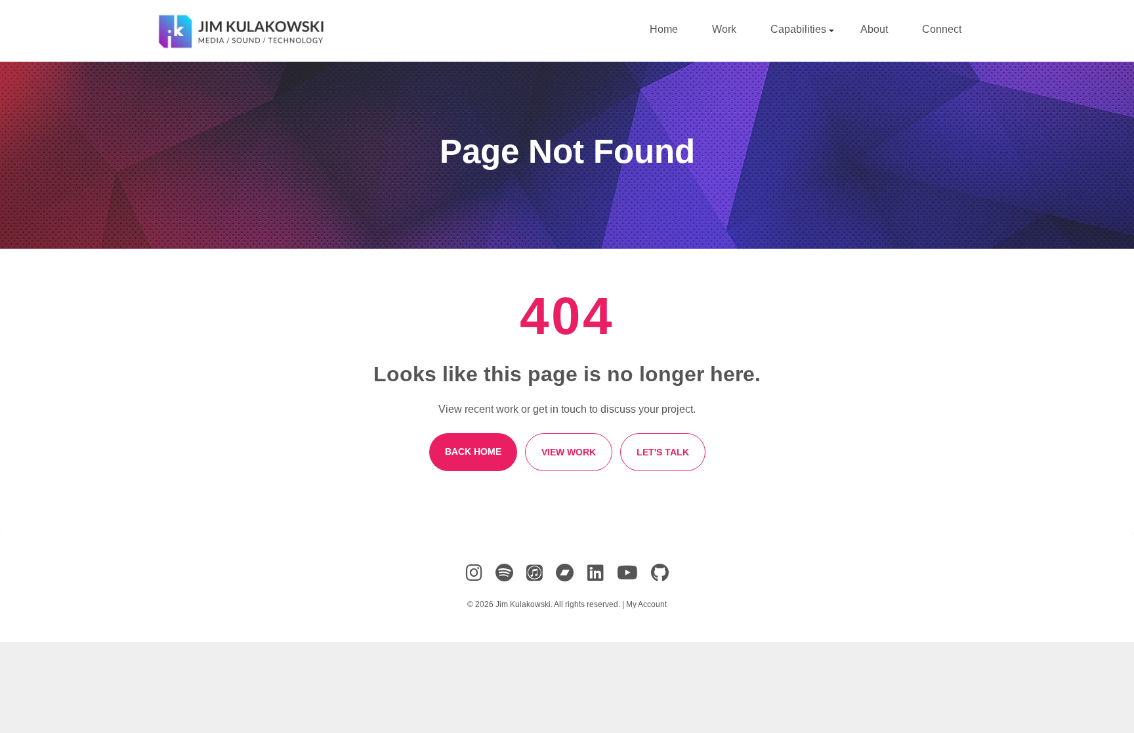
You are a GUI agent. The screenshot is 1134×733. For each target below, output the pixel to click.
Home (664, 29)
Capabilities (799, 29)
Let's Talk (663, 452)
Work (724, 29)
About (874, 29)
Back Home (473, 451)
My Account (646, 604)
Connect (941, 29)
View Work (568, 452)
